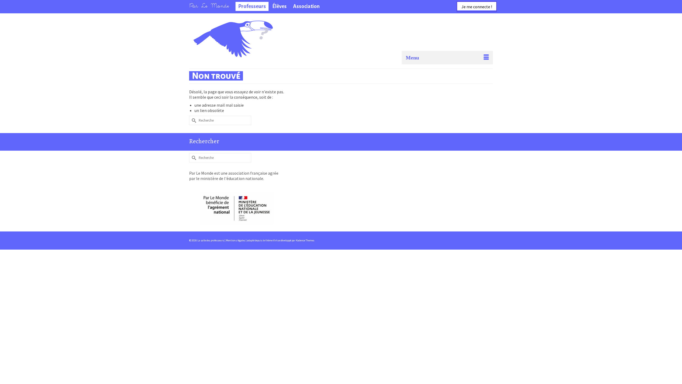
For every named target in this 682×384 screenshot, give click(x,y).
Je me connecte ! (476, 6)
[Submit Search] (193, 120)
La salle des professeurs (218, 28)
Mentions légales (236, 240)
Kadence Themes (305, 240)
